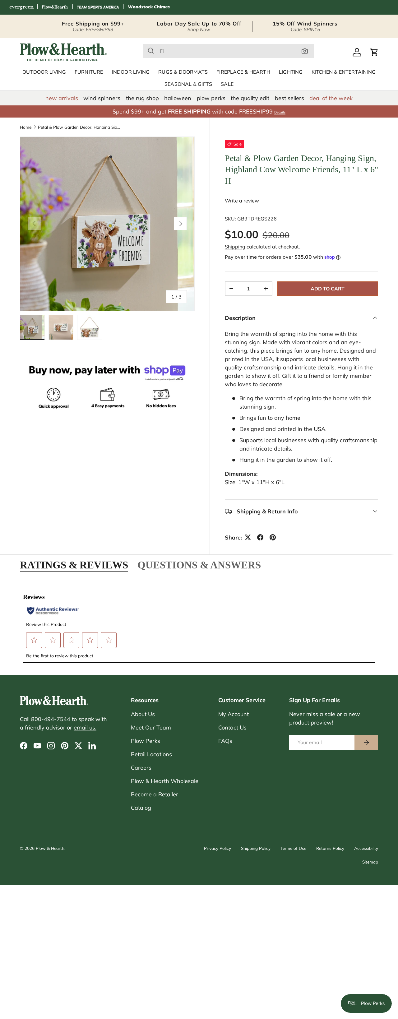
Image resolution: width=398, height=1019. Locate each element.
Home (25, 127)
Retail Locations (151, 754)
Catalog (141, 807)
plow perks (211, 98)
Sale (227, 84)
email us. (85, 727)
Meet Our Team (151, 727)
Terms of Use (293, 848)
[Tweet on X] (248, 537)
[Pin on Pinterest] (272, 537)
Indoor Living (131, 72)
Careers (141, 767)
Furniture (89, 72)
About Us (143, 714)
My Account (233, 714)
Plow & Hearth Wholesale (164, 781)
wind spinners (101, 98)
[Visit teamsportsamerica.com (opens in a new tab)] (98, 7)
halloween (177, 98)
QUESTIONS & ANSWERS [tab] (199, 565)
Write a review (242, 200)
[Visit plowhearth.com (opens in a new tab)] (55, 7)
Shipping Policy (256, 848)
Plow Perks (145, 740)
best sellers (289, 98)
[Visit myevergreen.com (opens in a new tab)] (21, 7)
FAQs (225, 740)
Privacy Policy (217, 848)
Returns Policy (330, 848)
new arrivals (61, 98)
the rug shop (142, 98)
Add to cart (328, 288)
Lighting (291, 72)
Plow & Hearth (50, 848)
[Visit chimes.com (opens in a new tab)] (149, 7)
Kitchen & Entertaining (344, 72)
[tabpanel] (199, 624)
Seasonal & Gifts (188, 84)
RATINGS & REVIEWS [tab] (74, 565)
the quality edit (250, 98)
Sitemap (370, 861)
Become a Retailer (154, 794)
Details (279, 112)
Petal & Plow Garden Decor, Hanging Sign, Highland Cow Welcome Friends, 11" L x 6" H (80, 127)
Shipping (235, 246)
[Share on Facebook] (260, 537)
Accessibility (366, 848)
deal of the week (331, 98)
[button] (374, 52)
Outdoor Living (44, 72)
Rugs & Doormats (183, 72)
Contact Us (232, 727)
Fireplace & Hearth (243, 72)
